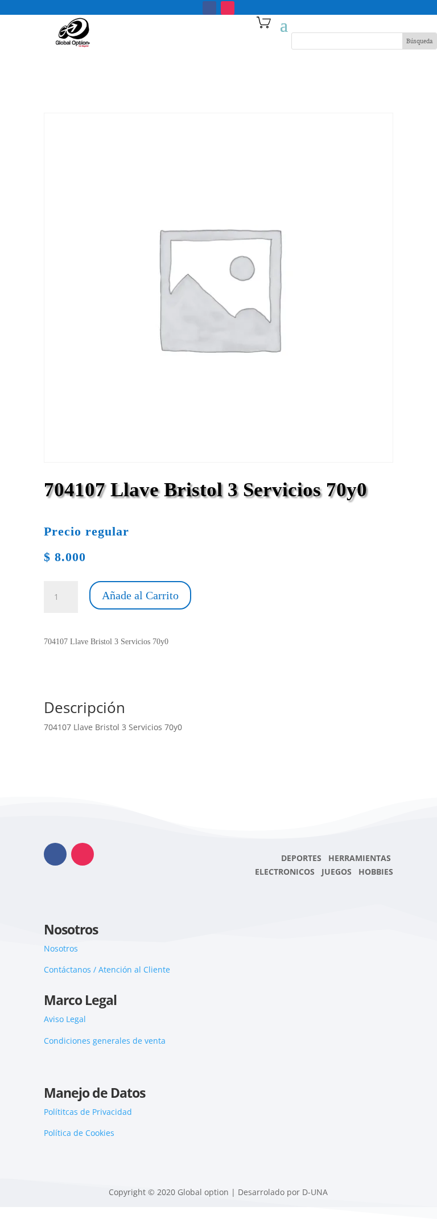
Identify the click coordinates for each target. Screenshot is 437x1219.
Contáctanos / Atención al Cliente (107, 969)
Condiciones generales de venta (105, 1040)
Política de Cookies (79, 1132)
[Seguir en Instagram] (227, 8)
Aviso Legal (65, 1019)
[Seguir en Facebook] (209, 8)
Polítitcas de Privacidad (88, 1111)
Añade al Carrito (140, 595)
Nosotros (61, 948)
